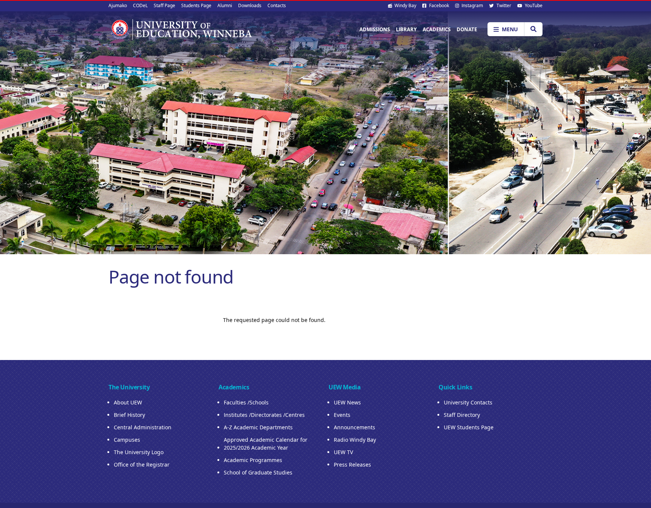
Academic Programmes (253, 460)
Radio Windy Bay (355, 439)
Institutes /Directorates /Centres (264, 414)
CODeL (140, 5)
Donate (467, 29)
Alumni (224, 5)
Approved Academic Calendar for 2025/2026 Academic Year (265, 443)
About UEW (128, 402)
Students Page (196, 5)
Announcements (354, 427)
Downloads (249, 5)
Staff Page (164, 5)
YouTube (533, 5)
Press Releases (352, 464)
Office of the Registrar (142, 464)
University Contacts (468, 402)
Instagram (471, 5)
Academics (437, 29)
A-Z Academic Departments (258, 427)
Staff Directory (462, 414)
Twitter (503, 5)
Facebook (438, 5)
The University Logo (139, 452)
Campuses (127, 439)
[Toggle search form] (533, 29)
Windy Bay (404, 5)
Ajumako (117, 5)
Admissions (374, 29)
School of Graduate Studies (258, 472)
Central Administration (142, 427)
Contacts (276, 5)
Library (406, 29)
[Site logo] (180, 29)
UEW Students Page (469, 427)
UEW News (347, 402)
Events (342, 414)
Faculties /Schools (246, 402)
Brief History (129, 414)
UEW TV (343, 452)
